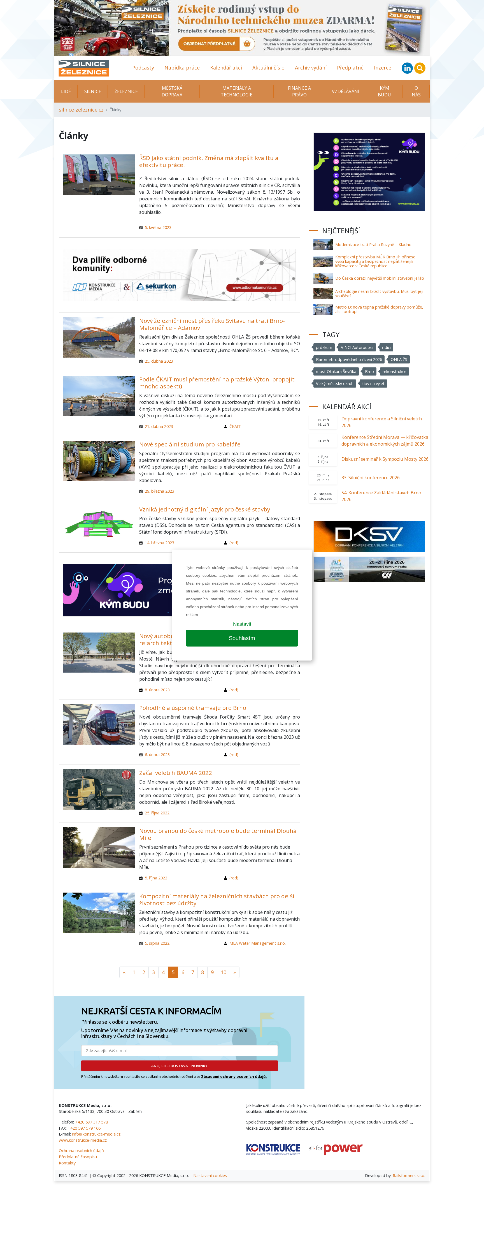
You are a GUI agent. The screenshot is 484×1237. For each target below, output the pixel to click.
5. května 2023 (158, 227)
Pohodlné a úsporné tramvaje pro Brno (192, 708)
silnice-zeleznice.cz (81, 109)
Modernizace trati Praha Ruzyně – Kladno (373, 244)
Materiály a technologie (236, 91)
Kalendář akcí (226, 67)
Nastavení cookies (210, 1175)
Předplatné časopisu (78, 1156)
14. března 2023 (159, 542)
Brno (369, 371)
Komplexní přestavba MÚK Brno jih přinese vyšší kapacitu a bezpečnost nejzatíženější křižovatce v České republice (375, 261)
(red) (233, 542)
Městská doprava (172, 91)
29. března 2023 (159, 491)
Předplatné (350, 67)
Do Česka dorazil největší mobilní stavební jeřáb (379, 278)
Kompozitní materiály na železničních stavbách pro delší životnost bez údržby (216, 899)
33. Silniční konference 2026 (370, 477)
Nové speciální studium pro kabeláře (190, 444)
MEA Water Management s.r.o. (257, 943)
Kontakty (67, 1163)
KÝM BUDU (384, 91)
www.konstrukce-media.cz (83, 1140)
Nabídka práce (182, 67)
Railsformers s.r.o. (409, 1175)
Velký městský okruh (334, 383)
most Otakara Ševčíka (336, 371)
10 (223, 972)
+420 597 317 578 (91, 1122)
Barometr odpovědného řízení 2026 (349, 359)
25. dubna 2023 (159, 361)
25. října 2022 (157, 813)
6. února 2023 (157, 754)
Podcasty (143, 67)
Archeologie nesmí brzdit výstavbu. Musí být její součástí (379, 293)
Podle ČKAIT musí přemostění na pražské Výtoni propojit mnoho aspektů (217, 382)
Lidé (66, 91)
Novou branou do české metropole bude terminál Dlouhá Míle (218, 834)
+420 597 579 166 (84, 1128)
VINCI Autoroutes (357, 347)
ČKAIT (235, 426)
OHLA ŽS (399, 359)
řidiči (386, 347)
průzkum (324, 347)
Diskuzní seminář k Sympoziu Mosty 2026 (385, 459)
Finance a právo (299, 91)
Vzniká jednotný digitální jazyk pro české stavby (204, 509)
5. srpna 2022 (157, 943)
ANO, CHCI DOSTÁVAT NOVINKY (179, 1065)
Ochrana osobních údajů (81, 1150)
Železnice (126, 91)
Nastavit (242, 624)
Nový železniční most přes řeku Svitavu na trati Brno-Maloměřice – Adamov (212, 324)
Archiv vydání (311, 67)
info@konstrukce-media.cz (96, 1134)
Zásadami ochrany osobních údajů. (234, 1076)
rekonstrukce (394, 371)
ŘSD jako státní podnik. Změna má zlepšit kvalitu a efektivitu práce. (208, 161)
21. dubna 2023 (159, 426)
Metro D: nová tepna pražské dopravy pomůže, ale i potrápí (379, 309)
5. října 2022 (156, 878)
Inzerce (382, 67)
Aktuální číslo (268, 67)
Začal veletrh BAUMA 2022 (175, 773)
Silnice (92, 91)
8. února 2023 (157, 689)
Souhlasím (242, 638)
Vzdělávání (345, 91)
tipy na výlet (373, 383)
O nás (416, 91)
